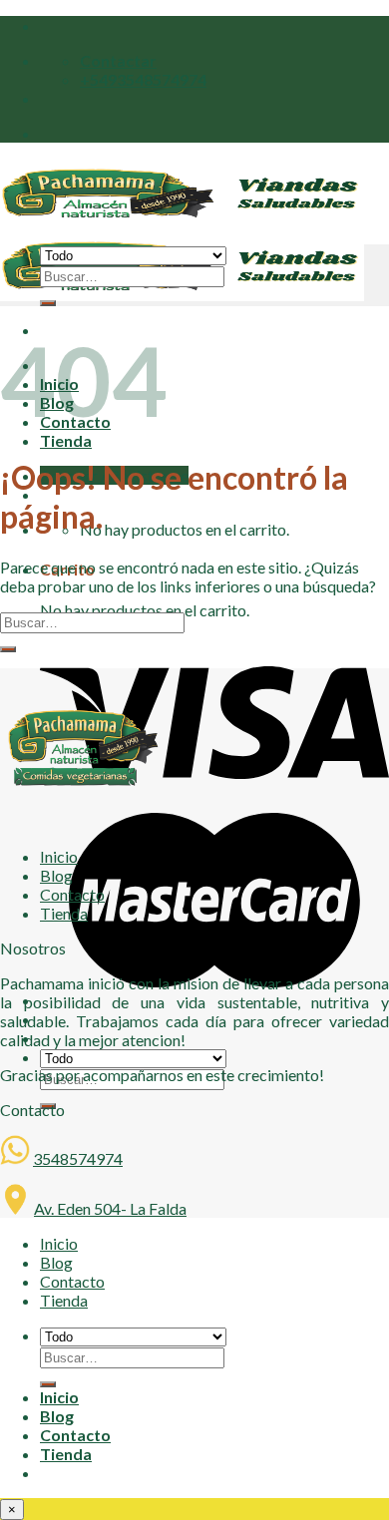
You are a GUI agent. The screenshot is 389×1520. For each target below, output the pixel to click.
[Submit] (8, 649)
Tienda (66, 440)
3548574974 (78, 1158)
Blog (56, 875)
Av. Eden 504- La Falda (110, 1208)
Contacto (72, 894)
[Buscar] (48, 303)
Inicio (59, 856)
